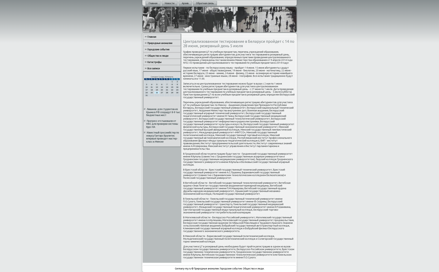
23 (177, 90)
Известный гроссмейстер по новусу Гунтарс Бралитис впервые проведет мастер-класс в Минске (162, 137)
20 (162, 90)
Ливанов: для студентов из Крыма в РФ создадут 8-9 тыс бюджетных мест (163, 112)
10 (147, 87)
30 (177, 93)
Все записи (153, 68)
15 (172, 87)
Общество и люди (157, 55)
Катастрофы (154, 62)
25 (152, 93)
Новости (169, 3)
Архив (185, 3)
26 (157, 93)
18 (152, 90)
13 (162, 87)
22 (172, 90)
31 (147, 95)
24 (147, 93)
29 (172, 93)
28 (167, 93)
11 (152, 87)
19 (157, 90)
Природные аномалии (159, 43)
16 (177, 87)
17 (147, 90)
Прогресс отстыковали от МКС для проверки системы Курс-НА (162, 124)
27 (162, 93)
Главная (153, 3)
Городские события (158, 49)
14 (167, 87)
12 (157, 87)
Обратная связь (205, 3)
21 (167, 90)
